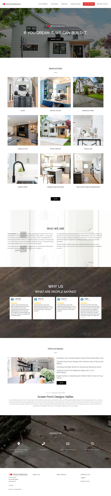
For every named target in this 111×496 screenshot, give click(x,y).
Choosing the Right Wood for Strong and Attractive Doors (79, 367)
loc (50, 392)
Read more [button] (59, 317)
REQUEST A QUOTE (55, 39)
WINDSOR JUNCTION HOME (55, 187)
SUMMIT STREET (23, 187)
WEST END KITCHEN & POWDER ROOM (88, 187)
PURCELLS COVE (23, 149)
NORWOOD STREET (88, 110)
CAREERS (83, 477)
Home (47, 392)
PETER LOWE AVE (55, 149)
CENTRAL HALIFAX (55, 110)
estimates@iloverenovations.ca (67, 449)
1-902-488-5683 (43, 449)
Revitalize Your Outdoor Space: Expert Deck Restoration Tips (80, 358)
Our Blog (11, 485)
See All (55, 198)
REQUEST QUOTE (85, 481)
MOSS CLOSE (88, 149)
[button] (102, 308)
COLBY (23, 110)
